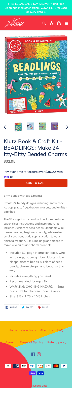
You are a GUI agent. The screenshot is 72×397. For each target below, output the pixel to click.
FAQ (60, 330)
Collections (28, 330)
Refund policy (56, 342)
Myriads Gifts (39, 385)
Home (13, 330)
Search (11, 342)
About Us (46, 330)
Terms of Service (31, 342)
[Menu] (66, 23)
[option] (18, 127)
